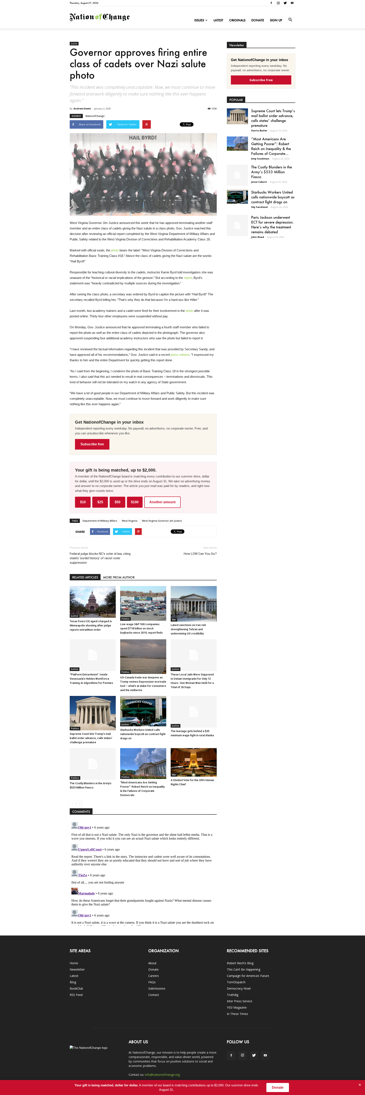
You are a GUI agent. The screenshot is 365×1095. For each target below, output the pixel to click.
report (188, 278)
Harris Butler (259, 130)
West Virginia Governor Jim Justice (162, 520)
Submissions (156, 988)
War (174, 619)
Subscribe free (92, 444)
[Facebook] (271, 3)
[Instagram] (278, 3)
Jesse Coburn (259, 181)
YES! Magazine (237, 1007)
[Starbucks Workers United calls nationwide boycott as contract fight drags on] (143, 711)
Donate (257, 20)
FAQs (152, 982)
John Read (257, 237)
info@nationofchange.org (162, 1075)
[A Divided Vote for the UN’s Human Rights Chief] (194, 762)
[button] (290, 20)
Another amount (162, 502)
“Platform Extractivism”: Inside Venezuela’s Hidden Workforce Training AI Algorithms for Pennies (91, 679)
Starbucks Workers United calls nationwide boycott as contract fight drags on (142, 734)
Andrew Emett (82, 108)
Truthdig (232, 995)
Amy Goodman (260, 158)
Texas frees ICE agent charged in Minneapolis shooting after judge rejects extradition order (91, 625)
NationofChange (95, 115)
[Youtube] (292, 3)
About (152, 963)
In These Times (237, 1014)
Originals (237, 20)
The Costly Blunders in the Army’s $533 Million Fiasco (271, 172)
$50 (117, 502)
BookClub (76, 988)
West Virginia (129, 520)
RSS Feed (76, 995)
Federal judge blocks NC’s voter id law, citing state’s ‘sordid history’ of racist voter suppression (100, 558)
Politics (125, 618)
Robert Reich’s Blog (240, 963)
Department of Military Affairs (100, 520)
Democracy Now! (239, 988)
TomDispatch (236, 982)
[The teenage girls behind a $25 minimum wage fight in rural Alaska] (194, 712)
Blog (73, 982)
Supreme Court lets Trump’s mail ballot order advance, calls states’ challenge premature (91, 738)
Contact (153, 995)
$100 (135, 502)
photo (115, 250)
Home (74, 963)
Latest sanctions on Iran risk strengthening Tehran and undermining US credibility (188, 629)
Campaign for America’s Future (248, 976)
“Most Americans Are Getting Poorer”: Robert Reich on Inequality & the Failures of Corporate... (271, 146)
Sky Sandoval (259, 207)
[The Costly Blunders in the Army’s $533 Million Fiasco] (93, 764)
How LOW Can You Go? (200, 554)
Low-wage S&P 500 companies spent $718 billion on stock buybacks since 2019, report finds (141, 628)
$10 (83, 502)
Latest (218, 20)
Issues (199, 20)
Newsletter (77, 969)
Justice (74, 43)
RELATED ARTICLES (85, 577)
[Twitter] (285, 3)
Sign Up (276, 20)
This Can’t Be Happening (243, 969)
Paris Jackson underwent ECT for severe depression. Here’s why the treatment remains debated (272, 224)
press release (180, 354)
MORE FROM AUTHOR (119, 577)
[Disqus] (143, 873)
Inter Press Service (239, 1001)
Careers (153, 976)
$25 (100, 502)
